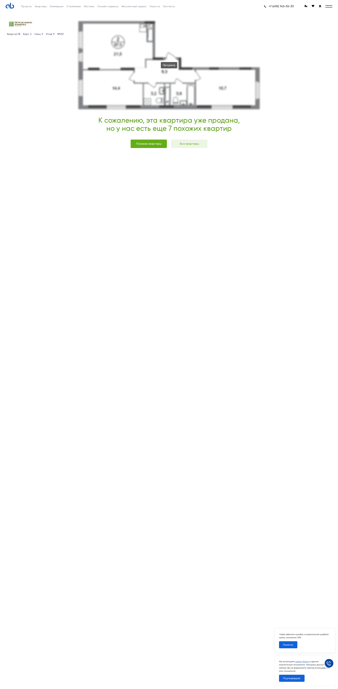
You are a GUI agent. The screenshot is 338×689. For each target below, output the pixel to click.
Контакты (169, 6)
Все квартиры (189, 143)
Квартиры (41, 6)
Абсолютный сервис (133, 6)
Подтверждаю (292, 678)
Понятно (288, 644)
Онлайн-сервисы (107, 6)
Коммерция (56, 6)
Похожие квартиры (148, 143)
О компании (74, 6)
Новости (155, 6)
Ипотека (89, 6)
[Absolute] (10, 5)
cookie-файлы (302, 661)
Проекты (26, 6)
